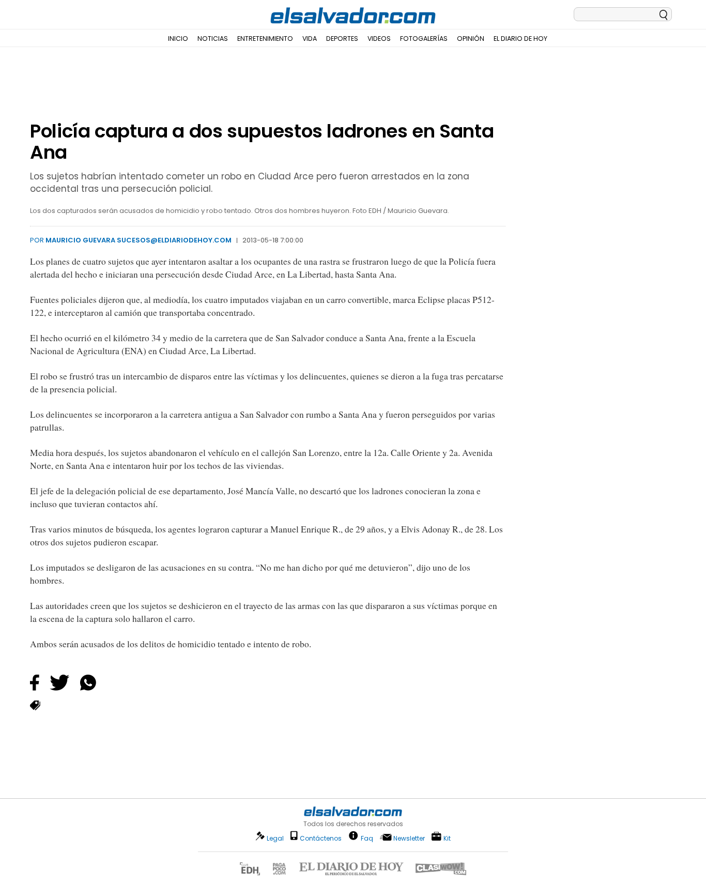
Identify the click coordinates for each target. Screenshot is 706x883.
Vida (309, 38)
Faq (367, 838)
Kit (447, 838)
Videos (379, 38)
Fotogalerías (424, 38)
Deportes (342, 38)
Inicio (178, 38)
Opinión (470, 38)
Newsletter (409, 838)
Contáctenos (321, 838)
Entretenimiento (265, 38)
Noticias (212, 38)
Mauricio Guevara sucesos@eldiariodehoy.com (138, 240)
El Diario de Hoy (520, 38)
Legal (275, 838)
